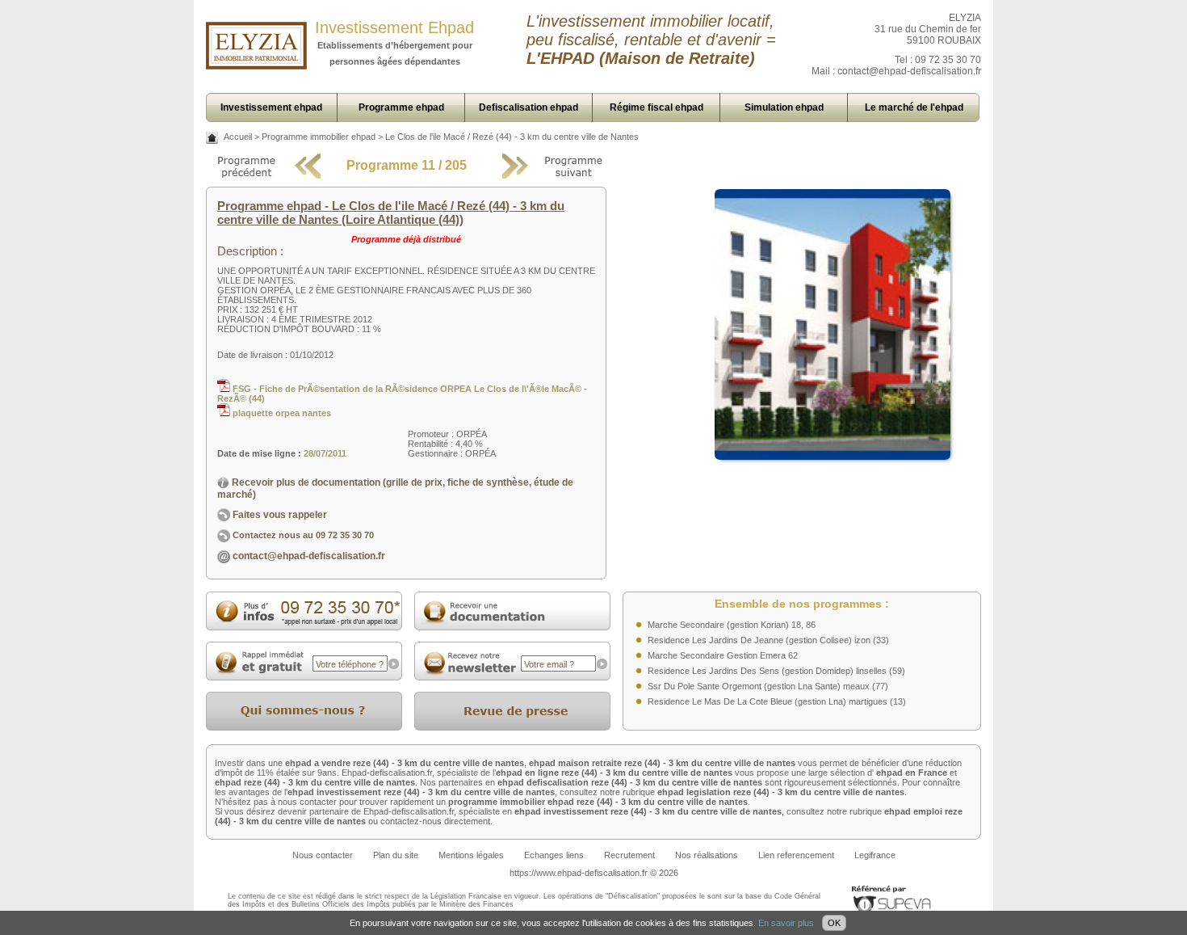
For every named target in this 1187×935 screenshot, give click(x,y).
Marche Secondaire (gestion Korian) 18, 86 (732, 625)
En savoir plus (786, 923)
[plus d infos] (304, 623)
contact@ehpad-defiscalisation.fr (909, 71)
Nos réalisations (706, 855)
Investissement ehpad (271, 107)
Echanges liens (554, 855)
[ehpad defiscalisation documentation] (512, 627)
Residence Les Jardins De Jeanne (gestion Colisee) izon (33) (768, 640)
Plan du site (395, 855)
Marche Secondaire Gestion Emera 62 (723, 655)
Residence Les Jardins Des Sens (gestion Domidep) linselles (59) (776, 671)
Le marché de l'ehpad (914, 107)
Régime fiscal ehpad (656, 107)
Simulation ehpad (784, 107)
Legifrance (874, 855)
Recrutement (629, 855)
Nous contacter (322, 855)
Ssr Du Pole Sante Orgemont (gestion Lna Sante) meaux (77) (768, 686)
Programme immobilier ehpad (318, 136)
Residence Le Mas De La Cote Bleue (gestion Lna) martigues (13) (777, 701)
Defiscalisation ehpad (528, 107)
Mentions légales (471, 855)
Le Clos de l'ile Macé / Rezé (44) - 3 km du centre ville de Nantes (512, 136)
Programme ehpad (401, 107)
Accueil (238, 136)
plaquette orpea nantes (280, 413)
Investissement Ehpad (394, 27)
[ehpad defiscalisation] (256, 66)
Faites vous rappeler (278, 514)
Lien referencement (796, 855)
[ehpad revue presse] (512, 727)
